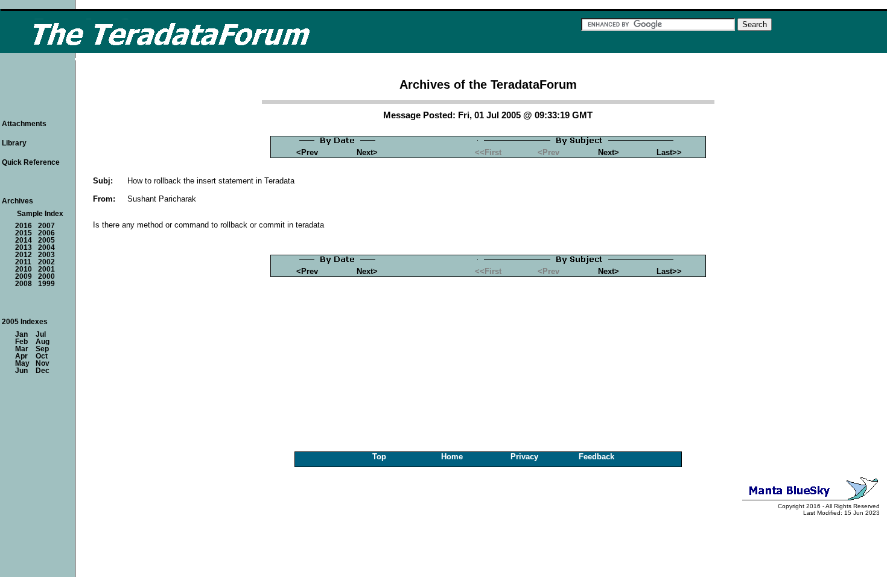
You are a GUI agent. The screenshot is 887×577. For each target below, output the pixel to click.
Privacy (524, 456)
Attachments (24, 124)
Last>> (669, 152)
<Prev (307, 152)
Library (14, 143)
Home (452, 456)
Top (379, 456)
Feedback (596, 456)
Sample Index (40, 213)
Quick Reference (31, 162)
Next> (367, 152)
